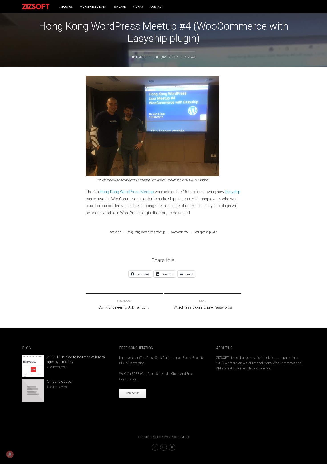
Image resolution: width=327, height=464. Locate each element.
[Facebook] (155, 447)
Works (138, 6)
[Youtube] (172, 447)
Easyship (232, 191)
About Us (66, 6)
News (191, 57)
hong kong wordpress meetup (146, 232)
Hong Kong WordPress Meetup (127, 191)
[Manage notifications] (9, 454)
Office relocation (60, 381)
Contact (156, 6)
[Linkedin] (163, 447)
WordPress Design (93, 6)
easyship (115, 232)
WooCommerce (180, 232)
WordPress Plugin (206, 232)
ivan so (141, 57)
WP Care (120, 6)
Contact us (132, 393)
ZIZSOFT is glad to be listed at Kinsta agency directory (76, 359)
